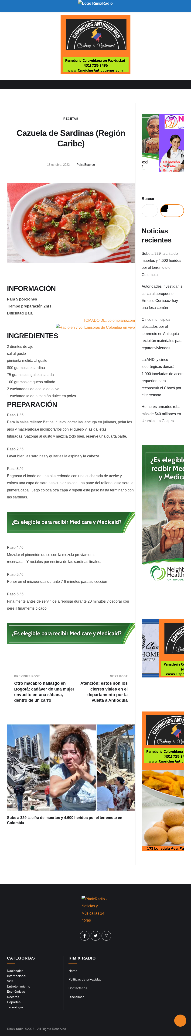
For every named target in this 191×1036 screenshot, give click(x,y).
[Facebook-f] (85, 936)
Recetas (70, 118)
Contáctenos (77, 988)
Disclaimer (76, 997)
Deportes (13, 1002)
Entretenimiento (18, 986)
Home (72, 971)
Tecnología (15, 1007)
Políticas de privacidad (85, 979)
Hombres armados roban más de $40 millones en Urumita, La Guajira (162, 414)
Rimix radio (15, 1029)
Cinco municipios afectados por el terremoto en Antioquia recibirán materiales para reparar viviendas (162, 334)
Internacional (16, 976)
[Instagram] (106, 936)
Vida (10, 981)
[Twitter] (95, 936)
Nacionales (15, 971)
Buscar (148, 199)
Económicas (16, 991)
